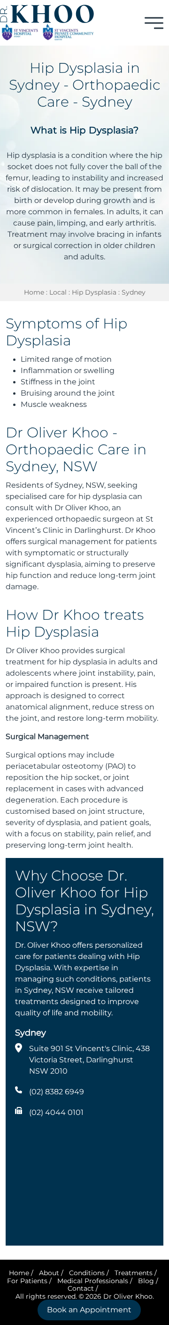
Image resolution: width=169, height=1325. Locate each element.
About (49, 1273)
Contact (81, 1288)
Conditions (87, 1273)
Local (58, 292)
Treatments (134, 1273)
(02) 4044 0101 (56, 1112)
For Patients (27, 1281)
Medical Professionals (92, 1281)
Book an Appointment (89, 1310)
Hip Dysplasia (94, 292)
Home (34, 292)
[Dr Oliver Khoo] (47, 13)
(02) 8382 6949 (56, 1092)
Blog (146, 1281)
